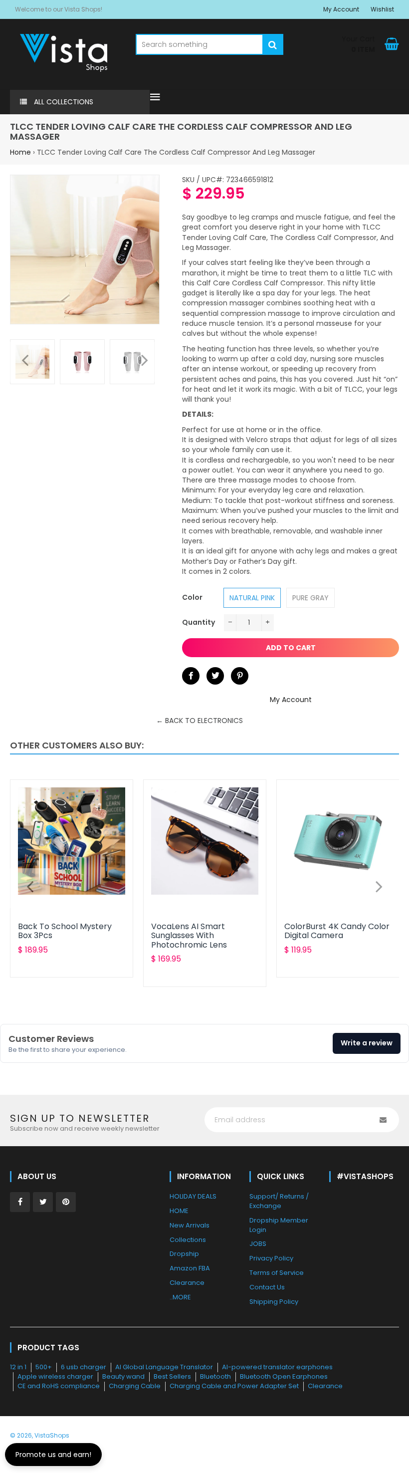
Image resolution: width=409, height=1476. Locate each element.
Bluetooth (215, 1376)
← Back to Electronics (199, 721)
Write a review (367, 1043)
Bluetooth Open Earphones (284, 1376)
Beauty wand (123, 1376)
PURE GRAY (310, 598)
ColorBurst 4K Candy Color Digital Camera (337, 931)
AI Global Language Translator (164, 1367)
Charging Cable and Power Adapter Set (234, 1386)
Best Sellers (172, 1376)
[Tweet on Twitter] (215, 676)
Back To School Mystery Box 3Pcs (65, 931)
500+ (43, 1367)
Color (192, 597)
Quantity (198, 622)
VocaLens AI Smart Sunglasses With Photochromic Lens (189, 936)
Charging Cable (135, 1386)
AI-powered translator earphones (277, 1367)
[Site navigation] (155, 98)
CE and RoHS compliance (58, 1386)
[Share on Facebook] (191, 676)
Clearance (325, 1386)
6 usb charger (83, 1367)
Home (20, 152)
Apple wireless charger (55, 1376)
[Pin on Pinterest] (239, 676)
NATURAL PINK (252, 598)
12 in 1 (18, 1367)
